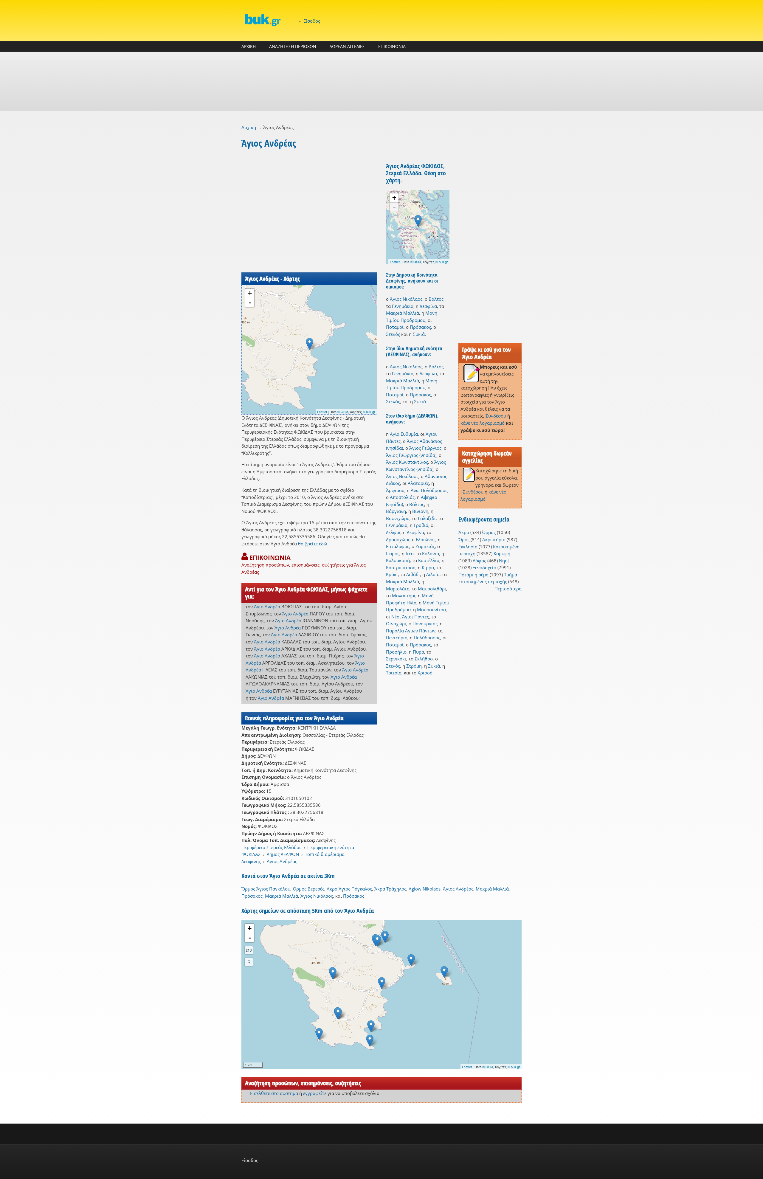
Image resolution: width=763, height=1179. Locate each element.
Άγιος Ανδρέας (282, 861)
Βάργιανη (396, 511)
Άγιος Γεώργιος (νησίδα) (411, 455)
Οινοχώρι (396, 623)
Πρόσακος (420, 327)
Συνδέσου (496, 416)
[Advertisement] (381, 81)
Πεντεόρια (396, 637)
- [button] (250, 302)
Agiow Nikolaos (425, 889)
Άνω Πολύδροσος (429, 490)
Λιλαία (433, 574)
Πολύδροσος (427, 637)
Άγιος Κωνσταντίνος (407, 462)
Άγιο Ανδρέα (267, 606)
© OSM (342, 411)
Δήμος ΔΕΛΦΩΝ (283, 854)
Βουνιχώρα (398, 518)
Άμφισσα (395, 490)
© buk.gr (369, 411)
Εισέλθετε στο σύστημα (274, 1093)
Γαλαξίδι (427, 518)
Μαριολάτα (398, 589)
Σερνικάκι (396, 659)
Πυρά (418, 652)
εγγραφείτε (314, 1093)
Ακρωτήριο (493, 539)
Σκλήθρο (424, 659)
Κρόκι (392, 574)
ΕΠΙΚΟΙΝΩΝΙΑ (392, 46)
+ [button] (250, 293)
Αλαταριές (418, 483)
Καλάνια (430, 553)
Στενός (393, 334)
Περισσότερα (508, 589)
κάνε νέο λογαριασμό (482, 423)
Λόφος (479, 561)
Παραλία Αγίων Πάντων (410, 631)
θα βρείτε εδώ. (313, 544)
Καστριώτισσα (400, 567)
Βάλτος (436, 299)
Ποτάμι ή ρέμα (473, 575)
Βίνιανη (420, 511)
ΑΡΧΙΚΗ (248, 46)
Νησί (504, 561)
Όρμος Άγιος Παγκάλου (265, 889)
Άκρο (463, 532)
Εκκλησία (467, 547)
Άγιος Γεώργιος (425, 448)
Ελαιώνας (425, 539)
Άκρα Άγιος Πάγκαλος (349, 889)
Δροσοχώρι (398, 539)
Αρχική (248, 127)
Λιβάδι (413, 574)
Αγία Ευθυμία (404, 434)
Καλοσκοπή (398, 560)
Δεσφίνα (428, 306)
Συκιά (419, 334)
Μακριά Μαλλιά (402, 313)
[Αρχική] (262, 20)
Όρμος (489, 532)
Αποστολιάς (402, 497)
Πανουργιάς (425, 623)
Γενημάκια (402, 306)
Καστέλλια (428, 560)
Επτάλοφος (397, 546)
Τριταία (393, 673)
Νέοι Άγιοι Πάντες (410, 617)
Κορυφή (502, 553)
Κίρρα (428, 567)
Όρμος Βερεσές (308, 889)
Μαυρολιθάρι (432, 589)
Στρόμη (414, 666)
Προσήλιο (396, 652)
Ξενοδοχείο (484, 567)
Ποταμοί (395, 327)
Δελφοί (393, 532)
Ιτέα (410, 553)
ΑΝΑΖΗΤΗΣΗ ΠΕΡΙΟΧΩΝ (292, 46)
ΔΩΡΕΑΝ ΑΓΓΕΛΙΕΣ (347, 46)
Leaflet (322, 411)
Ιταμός (392, 553)
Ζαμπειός (425, 546)
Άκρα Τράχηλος (390, 889)
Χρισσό (425, 673)
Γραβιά (421, 525)
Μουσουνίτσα (431, 609)
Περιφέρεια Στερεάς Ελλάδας (271, 847)
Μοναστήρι (403, 595)
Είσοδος (311, 21)
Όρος (463, 539)
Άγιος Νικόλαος (406, 299)
